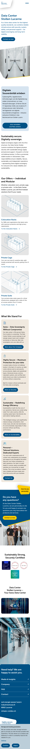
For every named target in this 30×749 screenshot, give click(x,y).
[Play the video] (15, 606)
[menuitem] (15, 679)
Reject (16, 745)
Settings (3, 740)
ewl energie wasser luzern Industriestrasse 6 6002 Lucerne (11, 705)
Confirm (5, 745)
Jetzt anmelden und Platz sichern (15, 126)
